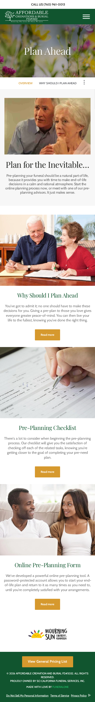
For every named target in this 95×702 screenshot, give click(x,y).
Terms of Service (59, 695)
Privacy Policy (79, 695)
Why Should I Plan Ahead (57, 83)
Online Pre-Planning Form (48, 565)
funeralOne (60, 687)
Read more (50, 334)
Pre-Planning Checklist (47, 427)
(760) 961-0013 (54, 4)
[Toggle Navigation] (84, 82)
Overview (25, 83)
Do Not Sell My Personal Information (27, 695)
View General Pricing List (47, 661)
